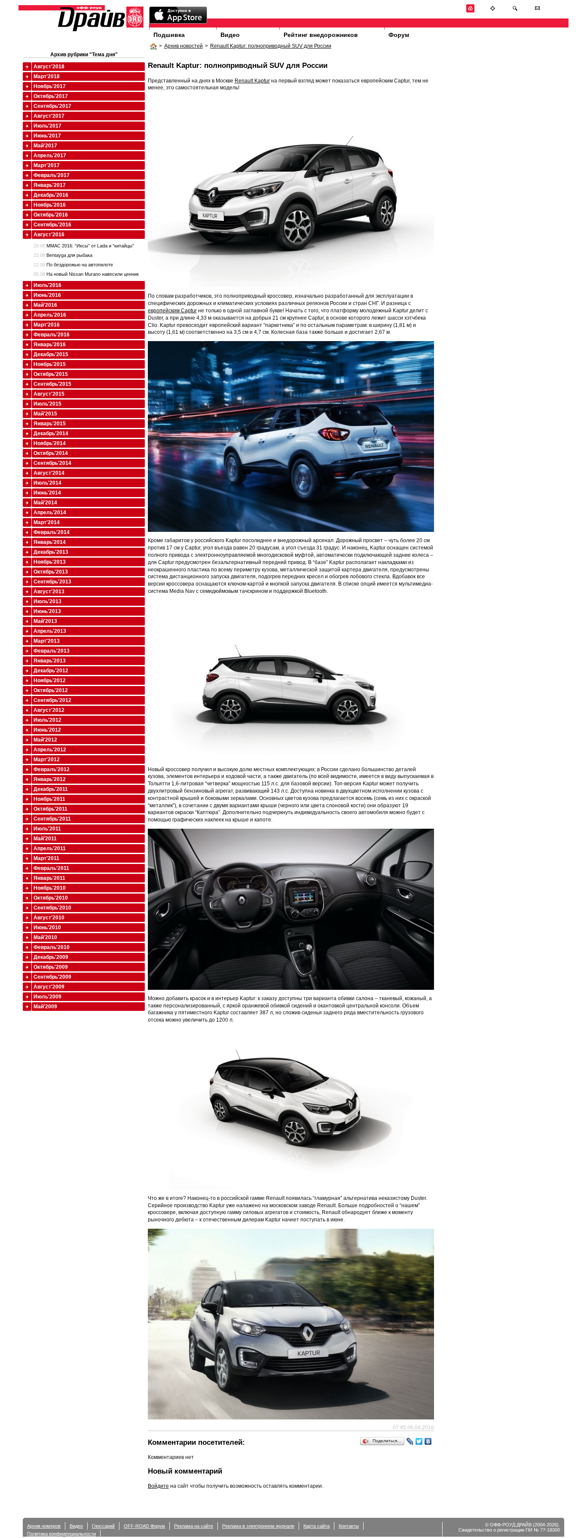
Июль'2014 (47, 483)
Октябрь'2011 (50, 809)
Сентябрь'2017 (52, 106)
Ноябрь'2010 (50, 888)
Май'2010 (45, 937)
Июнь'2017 (47, 136)
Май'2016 (45, 305)
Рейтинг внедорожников (321, 34)
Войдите (158, 1486)
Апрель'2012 (50, 750)
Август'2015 (49, 394)
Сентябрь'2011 (52, 819)
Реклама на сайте (193, 1526)
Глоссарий (103, 1526)
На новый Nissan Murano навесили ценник (86, 274)
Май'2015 (45, 414)
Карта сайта (316, 1526)
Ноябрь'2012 (50, 680)
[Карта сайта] (493, 11)
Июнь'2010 (47, 928)
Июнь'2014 (47, 493)
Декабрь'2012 (51, 671)
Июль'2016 (47, 285)
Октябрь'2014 (51, 453)
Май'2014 (45, 503)
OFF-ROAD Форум (144, 1526)
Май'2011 (45, 839)
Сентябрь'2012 (52, 700)
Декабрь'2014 (51, 433)
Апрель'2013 (50, 631)
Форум (398, 34)
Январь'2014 (50, 542)
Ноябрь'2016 (50, 205)
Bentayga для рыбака (63, 255)
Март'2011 (46, 858)
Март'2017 (47, 165)
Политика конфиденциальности (61, 1533)
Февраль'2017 (52, 175)
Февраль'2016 (52, 335)
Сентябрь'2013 (52, 582)
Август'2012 (49, 710)
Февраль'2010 (52, 947)
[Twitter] (419, 1441)
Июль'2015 (47, 404)
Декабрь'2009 (51, 957)
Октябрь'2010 (51, 898)
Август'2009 (49, 987)
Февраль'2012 (52, 769)
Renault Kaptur (252, 81)
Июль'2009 (47, 997)
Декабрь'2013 (51, 552)
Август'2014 (49, 473)
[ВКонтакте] (428, 1441)
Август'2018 (49, 67)
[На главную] (470, 11)
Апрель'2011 (50, 848)
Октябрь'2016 (51, 215)
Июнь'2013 (47, 611)
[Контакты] (537, 11)
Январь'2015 (50, 424)
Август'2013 (49, 592)
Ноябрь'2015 (50, 364)
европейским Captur (172, 311)
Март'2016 (47, 325)
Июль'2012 (47, 720)
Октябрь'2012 (51, 690)
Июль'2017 (47, 126)
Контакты (349, 1526)
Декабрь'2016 (51, 195)
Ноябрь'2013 (50, 562)
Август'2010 (49, 918)
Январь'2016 (50, 345)
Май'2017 (45, 146)
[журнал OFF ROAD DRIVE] (100, 30)
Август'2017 (49, 116)
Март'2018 (47, 76)
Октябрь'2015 (51, 374)
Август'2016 (49, 235)
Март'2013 (47, 641)
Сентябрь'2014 (52, 463)
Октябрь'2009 (51, 967)
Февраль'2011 (51, 868)
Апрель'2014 (50, 513)
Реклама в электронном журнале (258, 1526)
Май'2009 (45, 1007)
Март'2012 (47, 760)
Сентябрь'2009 (52, 977)
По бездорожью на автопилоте (73, 264)
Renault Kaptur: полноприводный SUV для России (270, 46)
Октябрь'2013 (51, 572)
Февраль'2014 (52, 532)
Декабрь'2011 (51, 789)
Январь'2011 (49, 878)
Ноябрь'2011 (49, 799)
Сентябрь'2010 (52, 908)
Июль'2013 (47, 601)
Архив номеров (44, 1526)
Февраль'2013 (52, 651)
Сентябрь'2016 (52, 225)
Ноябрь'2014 (50, 443)
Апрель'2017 (50, 156)
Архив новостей (183, 46)
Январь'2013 (50, 661)
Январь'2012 (50, 779)
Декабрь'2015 (51, 354)
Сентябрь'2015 (52, 384)
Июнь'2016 (47, 295)
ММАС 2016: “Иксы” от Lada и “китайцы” (84, 245)
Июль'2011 (47, 829)
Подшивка (169, 34)
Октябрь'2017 (51, 96)
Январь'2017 (50, 185)
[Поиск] (515, 11)
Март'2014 (47, 522)
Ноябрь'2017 (50, 86)
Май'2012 (45, 740)
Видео (230, 34)
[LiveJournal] (410, 1441)
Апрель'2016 (50, 315)
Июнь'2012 (47, 730)
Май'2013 (45, 621)
